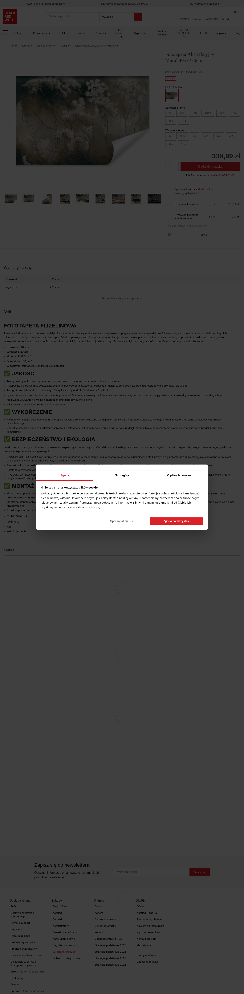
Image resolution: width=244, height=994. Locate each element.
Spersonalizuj (119, 521)
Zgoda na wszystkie (176, 521)
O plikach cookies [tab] (179, 475)
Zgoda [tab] (65, 475)
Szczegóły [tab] (122, 475)
